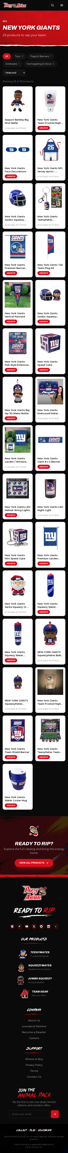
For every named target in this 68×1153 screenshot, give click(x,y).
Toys (19, 56)
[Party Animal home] (15, 5)
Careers (34, 1038)
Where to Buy (34, 1059)
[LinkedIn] (48, 926)
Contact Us (34, 1076)
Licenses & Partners (34, 1026)
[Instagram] (12, 926)
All (6, 56)
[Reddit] (41, 926)
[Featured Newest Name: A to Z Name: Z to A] (14, 73)
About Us (34, 1020)
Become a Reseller (34, 1032)
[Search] (52, 5)
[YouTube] (27, 926)
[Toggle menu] (61, 5)
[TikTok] (19, 926)
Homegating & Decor (40, 63)
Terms (34, 1070)
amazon (43, 128)
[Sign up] (55, 1114)
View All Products (31, 863)
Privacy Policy (34, 1065)
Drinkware (12, 63)
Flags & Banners (40, 56)
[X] (34, 926)
